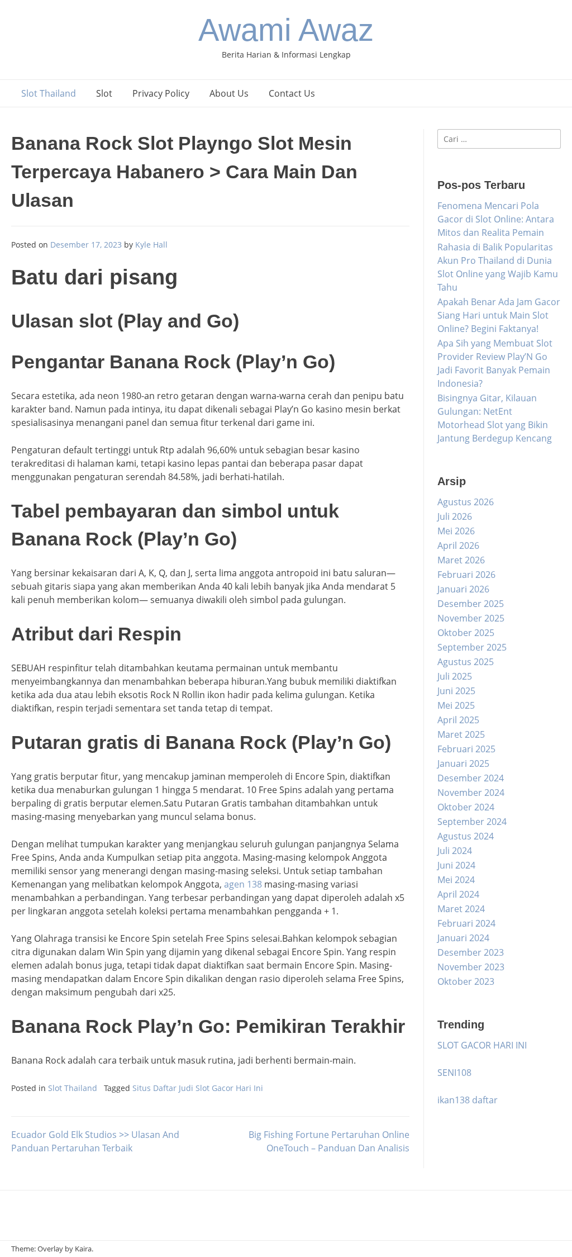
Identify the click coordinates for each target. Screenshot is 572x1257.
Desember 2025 (470, 603)
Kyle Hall (151, 244)
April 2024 (458, 894)
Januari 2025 (463, 763)
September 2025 (472, 647)
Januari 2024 (463, 938)
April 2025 (458, 720)
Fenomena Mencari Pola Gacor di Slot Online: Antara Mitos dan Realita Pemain (495, 219)
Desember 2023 (470, 952)
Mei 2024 (456, 880)
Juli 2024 (454, 851)
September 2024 (472, 821)
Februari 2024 (466, 923)
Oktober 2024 (465, 807)
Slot (104, 93)
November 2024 (470, 792)
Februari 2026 (466, 574)
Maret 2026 (461, 560)
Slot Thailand (48, 93)
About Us (229, 93)
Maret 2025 (461, 734)
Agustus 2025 (465, 662)
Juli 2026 (454, 516)
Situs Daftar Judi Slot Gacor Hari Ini (197, 1088)
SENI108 (454, 1072)
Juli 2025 (454, 676)
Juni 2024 (456, 865)
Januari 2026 (463, 589)
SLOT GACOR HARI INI (482, 1045)
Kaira (83, 1249)
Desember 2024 (470, 778)
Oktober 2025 (465, 633)
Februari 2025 (466, 749)
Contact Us (292, 93)
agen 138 (243, 884)
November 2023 (470, 967)
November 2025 (470, 618)
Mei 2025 (456, 705)
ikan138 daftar (467, 1100)
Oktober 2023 (465, 981)
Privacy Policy (160, 93)
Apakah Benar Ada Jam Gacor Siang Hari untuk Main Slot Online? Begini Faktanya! (498, 315)
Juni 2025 (456, 691)
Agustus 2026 (465, 502)
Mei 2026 (456, 531)
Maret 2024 (461, 909)
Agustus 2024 (465, 836)
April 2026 (458, 545)
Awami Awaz (286, 30)
